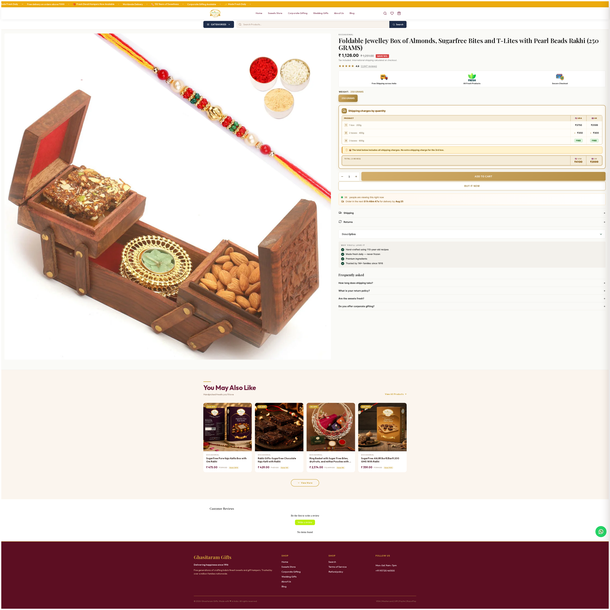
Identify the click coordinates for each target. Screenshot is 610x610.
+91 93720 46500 (385, 570)
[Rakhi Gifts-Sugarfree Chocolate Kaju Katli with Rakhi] (279, 427)
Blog (351, 13)
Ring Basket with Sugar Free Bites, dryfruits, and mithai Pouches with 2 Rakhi (330, 460)
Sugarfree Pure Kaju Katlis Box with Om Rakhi (226, 460)
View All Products (394, 394)
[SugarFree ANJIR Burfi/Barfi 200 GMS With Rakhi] (382, 427)
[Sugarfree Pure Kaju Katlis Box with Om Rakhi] (227, 427)
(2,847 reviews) (369, 66)
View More (306, 483)
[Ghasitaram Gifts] (215, 13)
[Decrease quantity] (342, 176)
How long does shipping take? (472, 283)
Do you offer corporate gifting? (472, 306)
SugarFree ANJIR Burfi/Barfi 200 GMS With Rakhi (380, 460)
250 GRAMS (348, 98)
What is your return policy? (472, 291)
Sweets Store (275, 13)
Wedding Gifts (320, 13)
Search (332, 561)
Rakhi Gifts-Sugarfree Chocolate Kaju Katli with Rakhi (277, 460)
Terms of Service (338, 566)
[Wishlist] (392, 13)
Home (259, 13)
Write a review (305, 522)
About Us (339, 13)
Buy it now (472, 186)
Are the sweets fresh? (472, 298)
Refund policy (336, 571)
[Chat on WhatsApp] (601, 532)
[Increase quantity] (356, 176)
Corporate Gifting (297, 13)
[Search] (385, 13)
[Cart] (399, 13)
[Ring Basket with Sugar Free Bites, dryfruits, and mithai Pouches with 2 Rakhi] (331, 427)
